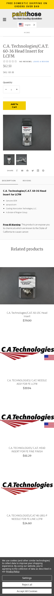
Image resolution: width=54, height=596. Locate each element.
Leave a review (41, 61)
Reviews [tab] (27, 180)
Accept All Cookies (27, 591)
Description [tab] (9, 180)
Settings (27, 578)
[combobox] (27, 25)
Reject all (27, 584)
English (28, 25)
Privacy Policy (12, 571)
